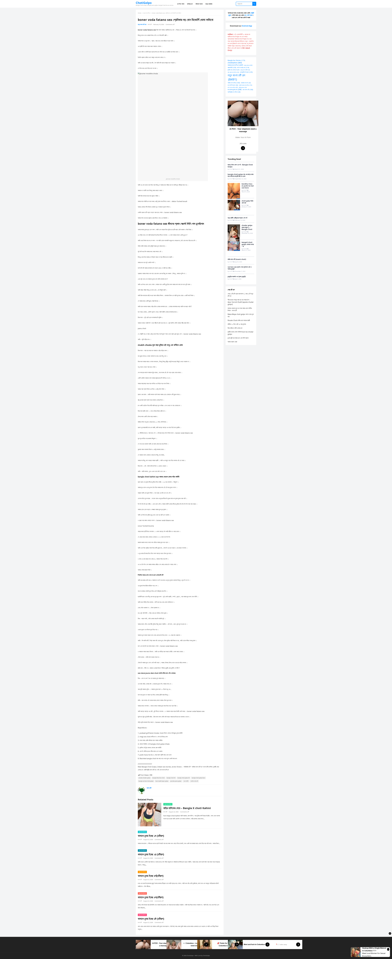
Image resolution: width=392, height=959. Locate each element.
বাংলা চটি (149, 24)
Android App (247, 26)
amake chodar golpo (144, 778)
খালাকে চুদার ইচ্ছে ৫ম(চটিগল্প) (151, 897)
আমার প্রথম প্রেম (232, 342)
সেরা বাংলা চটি (247, 90)
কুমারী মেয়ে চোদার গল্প (233, 70)
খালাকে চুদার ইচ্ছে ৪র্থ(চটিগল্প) (151, 876)
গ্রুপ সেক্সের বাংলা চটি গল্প (233, 72)
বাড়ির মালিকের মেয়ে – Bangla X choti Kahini (187, 808)
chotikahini (235, 62)
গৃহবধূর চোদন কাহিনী (245, 70)
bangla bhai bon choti (158, 778)
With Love (198, 955)
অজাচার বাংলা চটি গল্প (235, 65)
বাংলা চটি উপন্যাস (233, 85)
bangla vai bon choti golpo (146, 781)
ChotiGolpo (144, 2)
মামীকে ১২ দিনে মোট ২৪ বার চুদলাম (237, 324)
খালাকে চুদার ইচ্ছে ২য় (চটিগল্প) (151, 854)
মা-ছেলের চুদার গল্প (235, 89)
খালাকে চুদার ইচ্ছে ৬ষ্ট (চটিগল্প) (151, 918)
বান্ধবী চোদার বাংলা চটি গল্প (245, 85)
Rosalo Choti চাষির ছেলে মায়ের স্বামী (239, 320)
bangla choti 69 (171, 778)
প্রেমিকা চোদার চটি (194, 781)
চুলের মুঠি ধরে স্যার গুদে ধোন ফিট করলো (238, 338)
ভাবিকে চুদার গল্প (243, 87)
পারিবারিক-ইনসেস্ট (246, 83)
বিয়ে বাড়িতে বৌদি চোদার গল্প (235, 328)
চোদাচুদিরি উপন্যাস (246, 72)
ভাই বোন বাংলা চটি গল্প (233, 87)
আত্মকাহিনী (232, 67)
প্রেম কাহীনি (185, 781)
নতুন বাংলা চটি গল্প (146, 13)
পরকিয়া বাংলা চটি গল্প (234, 83)
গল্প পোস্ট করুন (248, 15)
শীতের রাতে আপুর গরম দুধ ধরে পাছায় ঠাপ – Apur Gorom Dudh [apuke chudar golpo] (241, 302)
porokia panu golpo (175, 781)
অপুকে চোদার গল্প (248, 65)
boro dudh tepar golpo (162, 781)
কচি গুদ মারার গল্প (243, 67)
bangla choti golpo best (198, 778)
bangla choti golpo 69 (184, 778)
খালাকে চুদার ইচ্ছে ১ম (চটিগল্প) (151, 836)
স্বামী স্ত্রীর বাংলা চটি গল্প (234, 92)
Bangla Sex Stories (236, 60)
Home (139, 13)
